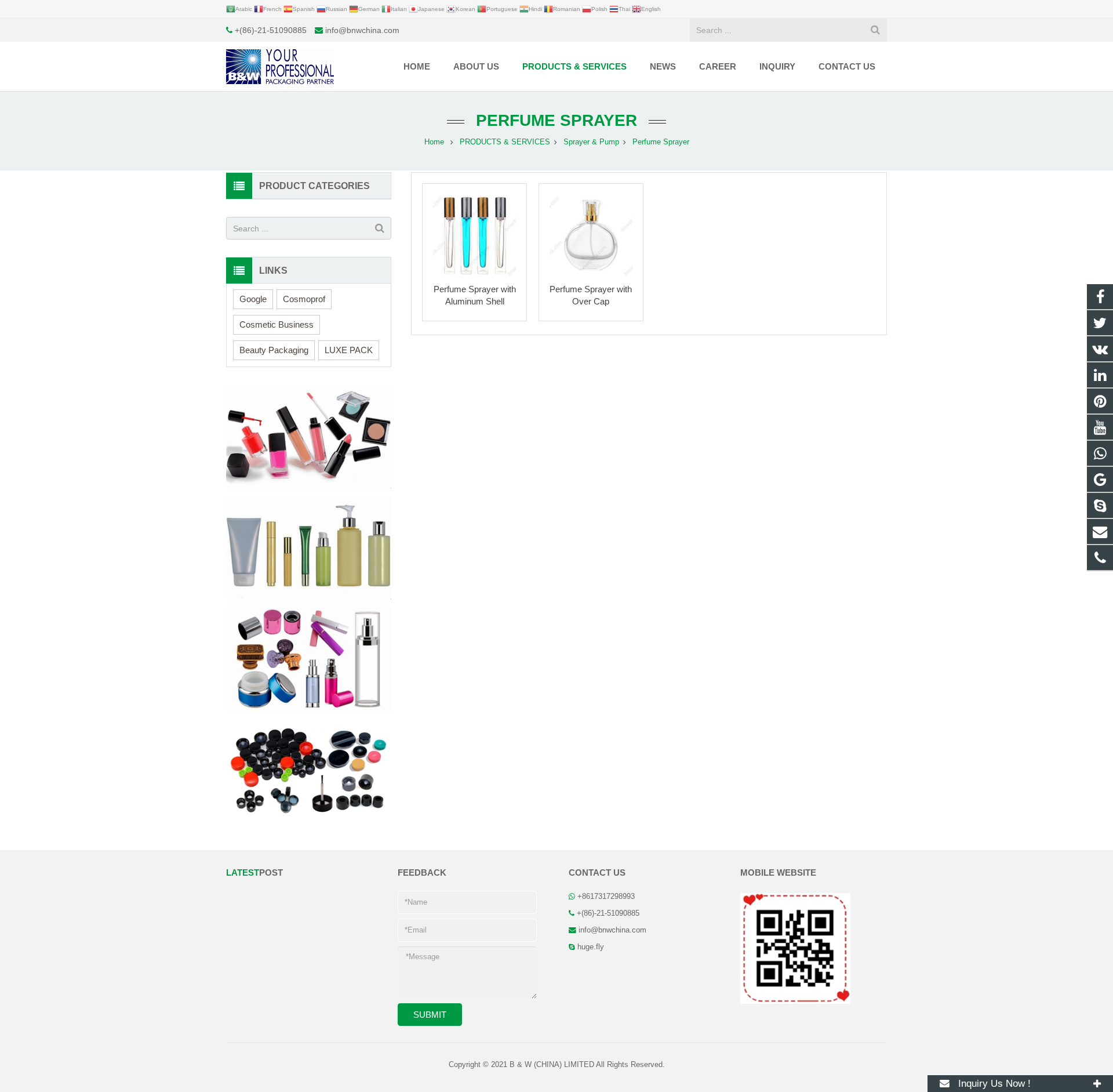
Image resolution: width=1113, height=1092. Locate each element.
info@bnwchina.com (362, 30)
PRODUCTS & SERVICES (505, 142)
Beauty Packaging (273, 350)
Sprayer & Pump (591, 142)
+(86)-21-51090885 (271, 30)
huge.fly (590, 947)
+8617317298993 (606, 897)
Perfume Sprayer (556, 120)
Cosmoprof (304, 299)
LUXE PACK (349, 350)
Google (253, 299)
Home (434, 142)
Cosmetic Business (276, 324)
